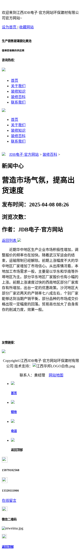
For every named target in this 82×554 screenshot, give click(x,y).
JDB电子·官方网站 (24, 154)
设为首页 (9, 27)
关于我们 (18, 86)
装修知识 (18, 91)
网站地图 (56, 375)
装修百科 (18, 97)
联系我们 (18, 102)
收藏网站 (26, 27)
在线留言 (9, 500)
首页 (14, 80)
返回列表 (9, 240)
